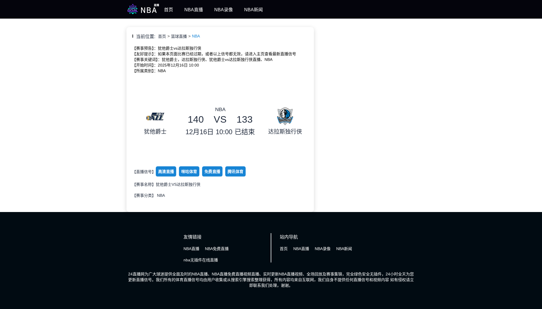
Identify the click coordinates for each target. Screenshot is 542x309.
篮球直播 (179, 36)
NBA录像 (223, 9)
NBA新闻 (253, 9)
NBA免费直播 (217, 248)
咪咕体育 (189, 171)
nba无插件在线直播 (200, 260)
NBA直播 (193, 9)
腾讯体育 (235, 171)
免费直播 (212, 171)
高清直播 (166, 171)
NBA (196, 36)
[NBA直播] (143, 13)
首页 (168, 9)
